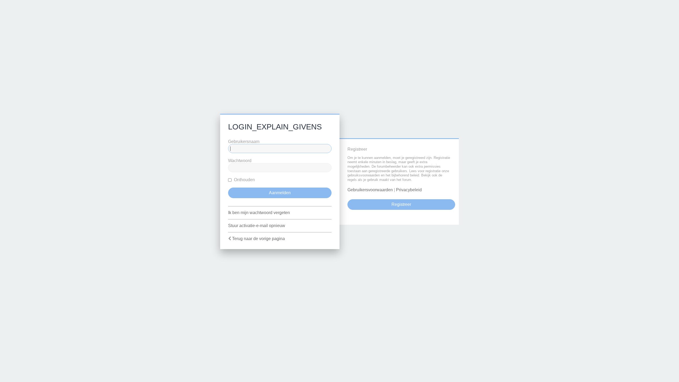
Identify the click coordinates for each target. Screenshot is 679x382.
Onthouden (244, 179)
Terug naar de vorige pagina (258, 238)
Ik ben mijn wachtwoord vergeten (259, 212)
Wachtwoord (239, 160)
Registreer (401, 204)
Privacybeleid (409, 190)
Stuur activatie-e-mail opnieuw (256, 225)
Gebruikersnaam (243, 141)
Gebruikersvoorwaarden (370, 190)
